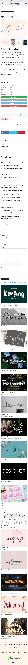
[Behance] (13, 662)
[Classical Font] (14, 404)
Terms (2, 652)
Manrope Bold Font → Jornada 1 (11, 160)
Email (2, 273)
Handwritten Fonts (13, 349)
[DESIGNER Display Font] (14, 471)
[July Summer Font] (14, 560)
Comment (3, 247)
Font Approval (24, 652)
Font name (6, 180)
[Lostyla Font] (14, 538)
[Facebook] (15, 662)
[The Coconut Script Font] (14, 382)
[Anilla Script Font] (14, 338)
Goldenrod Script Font (7, 614)
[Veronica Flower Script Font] (14, 360)
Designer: (4, 92)
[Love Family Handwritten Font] (14, 626)
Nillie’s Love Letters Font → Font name (13, 197)
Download (14, 97)
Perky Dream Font (6, 503)
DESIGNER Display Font (7, 481)
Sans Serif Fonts (11, 483)
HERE (11, 74)
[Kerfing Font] (14, 294)
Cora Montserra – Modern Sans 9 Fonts (11, 165)
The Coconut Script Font (7, 392)
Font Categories (8, 8)
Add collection (14, 103)
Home (3, 8)
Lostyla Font (4, 547)
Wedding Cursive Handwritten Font (10, 459)
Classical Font (4, 414)
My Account (14, 0)
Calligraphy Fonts (4, 11)
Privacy (6, 652)
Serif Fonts (3, 549)
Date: (3, 85)
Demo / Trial (13, 94)
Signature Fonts (18, 438)
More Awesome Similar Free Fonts (15, 283)
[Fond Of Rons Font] (14, 316)
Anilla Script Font (5, 348)
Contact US (11, 654)
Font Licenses (16, 652)
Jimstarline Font (5, 525)
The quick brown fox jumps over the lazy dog (14, 124)
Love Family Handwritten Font (9, 636)
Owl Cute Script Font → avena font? (12, 177)
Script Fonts (15, 8)
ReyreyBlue (12, 92)
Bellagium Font (4, 140)
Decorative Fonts (4, 593)
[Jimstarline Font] (14, 515)
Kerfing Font (4, 303)
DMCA (10, 652)
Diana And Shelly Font (7, 436)
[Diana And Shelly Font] (14, 427)
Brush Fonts (3, 305)
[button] (26, 4)
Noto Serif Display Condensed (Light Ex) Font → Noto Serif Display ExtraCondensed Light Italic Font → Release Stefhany (11, 216)
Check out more (14, 100)
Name (2, 267)
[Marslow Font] (14, 582)
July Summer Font (6, 570)
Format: (4, 87)
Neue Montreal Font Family (14, 182)
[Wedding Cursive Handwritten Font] (14, 449)
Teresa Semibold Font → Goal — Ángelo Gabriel (14, 162)
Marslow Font (4, 592)
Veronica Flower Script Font (8, 370)
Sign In (2, 0)
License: (4, 94)
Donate (15, 106)
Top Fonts (17, 654)
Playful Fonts (15, 305)
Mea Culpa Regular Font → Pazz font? (11, 194)
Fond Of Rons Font (6, 326)
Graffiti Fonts (10, 505)
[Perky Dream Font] (14, 493)
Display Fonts (9, 305)
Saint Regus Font (9, 203)
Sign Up (7, 0)
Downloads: (5, 89)
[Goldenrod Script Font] (14, 604)
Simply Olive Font (4, 146)
